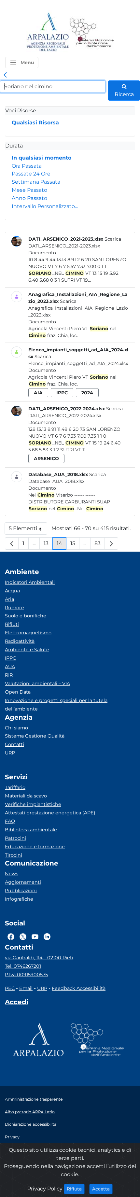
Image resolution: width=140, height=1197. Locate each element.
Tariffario (15, 787)
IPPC (10, 658)
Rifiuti (12, 624)
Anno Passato (29, 198)
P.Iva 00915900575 (26, 975)
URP (10, 753)
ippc (62, 393)
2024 (87, 393)
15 (74, 545)
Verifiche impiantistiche (33, 804)
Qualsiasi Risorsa (35, 123)
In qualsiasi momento (41, 158)
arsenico (46, 458)
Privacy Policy (45, 1189)
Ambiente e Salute (27, 650)
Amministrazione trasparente (34, 1099)
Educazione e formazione (35, 847)
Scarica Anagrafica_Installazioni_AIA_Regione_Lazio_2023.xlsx (78, 308)
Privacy (12, 1136)
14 (61, 545)
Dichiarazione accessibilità (30, 1124)
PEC (10, 988)
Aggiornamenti (23, 882)
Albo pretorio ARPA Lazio (30, 1111)
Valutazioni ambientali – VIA (37, 683)
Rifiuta (76, 1189)
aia (38, 393)
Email (26, 988)
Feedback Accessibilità (78, 988)
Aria (9, 599)
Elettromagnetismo (28, 633)
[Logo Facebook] (11, 936)
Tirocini (13, 855)
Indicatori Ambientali (30, 582)
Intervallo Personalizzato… (45, 206)
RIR (9, 675)
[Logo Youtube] (35, 936)
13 (48, 545)
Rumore (14, 608)
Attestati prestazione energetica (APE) (50, 813)
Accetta (102, 1189)
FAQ (10, 821)
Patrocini (15, 838)
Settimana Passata (36, 182)
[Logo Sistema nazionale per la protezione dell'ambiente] (91, 32)
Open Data (18, 692)
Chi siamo (16, 728)
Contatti (14, 744)
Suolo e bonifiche (25, 616)
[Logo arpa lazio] (47, 32)
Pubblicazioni (21, 891)
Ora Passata (27, 166)
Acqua (12, 591)
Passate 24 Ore (31, 174)
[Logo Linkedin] (47, 936)
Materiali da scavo (26, 796)
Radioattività (20, 641)
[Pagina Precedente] (12, 543)
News (11, 874)
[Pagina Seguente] (111, 543)
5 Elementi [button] (28, 530)
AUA (10, 666)
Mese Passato (29, 190)
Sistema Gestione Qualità (34, 736)
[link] (5, 75)
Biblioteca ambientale (31, 830)
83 (99, 545)
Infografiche (19, 899)
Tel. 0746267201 (23, 966)
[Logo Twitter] (23, 936)
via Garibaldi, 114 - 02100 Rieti (39, 958)
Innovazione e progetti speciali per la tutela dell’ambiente (56, 704)
